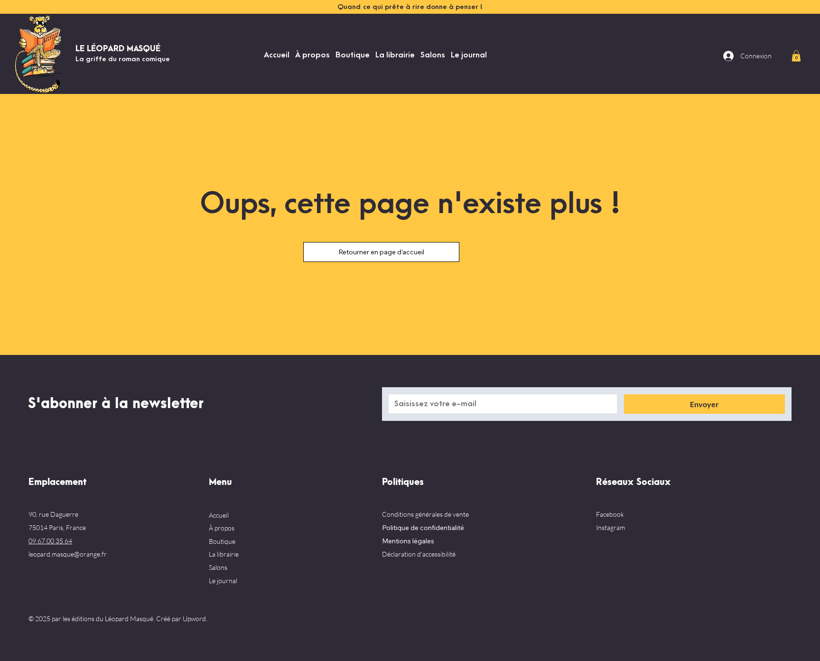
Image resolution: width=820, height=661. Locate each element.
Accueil (219, 515)
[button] (796, 55)
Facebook (610, 514)
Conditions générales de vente (425, 514)
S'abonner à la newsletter (116, 403)
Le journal (223, 581)
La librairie (224, 554)
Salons (218, 567)
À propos (221, 528)
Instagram (610, 527)
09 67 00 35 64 (50, 541)
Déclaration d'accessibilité (419, 554)
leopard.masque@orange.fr (67, 554)
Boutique (222, 541)
